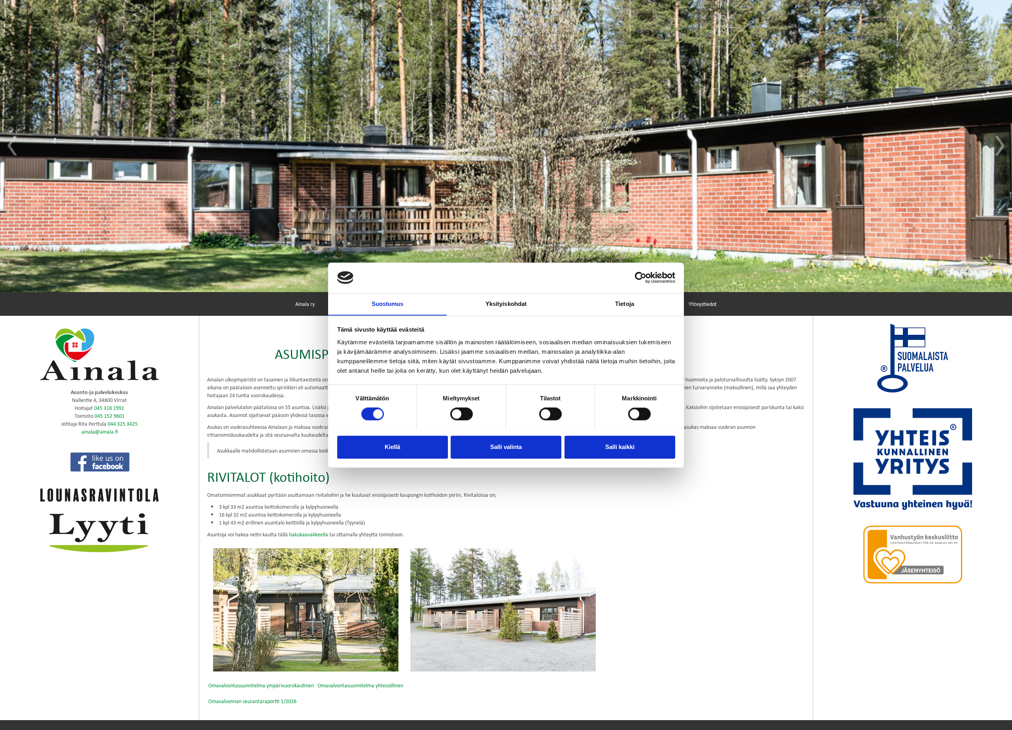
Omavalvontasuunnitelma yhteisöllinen (360, 685)
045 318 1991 (109, 407)
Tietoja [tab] (624, 303)
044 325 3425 (123, 423)
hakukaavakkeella (308, 534)
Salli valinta (506, 446)
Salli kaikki (619, 446)
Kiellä (392, 446)
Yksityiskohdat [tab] (506, 303)
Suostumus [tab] (388, 303)
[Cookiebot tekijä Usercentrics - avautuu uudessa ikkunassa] (640, 277)
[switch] (461, 413)
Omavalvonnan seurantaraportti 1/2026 (252, 701)
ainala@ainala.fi (99, 431)
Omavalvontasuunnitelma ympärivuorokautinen (261, 685)
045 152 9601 (109, 415)
